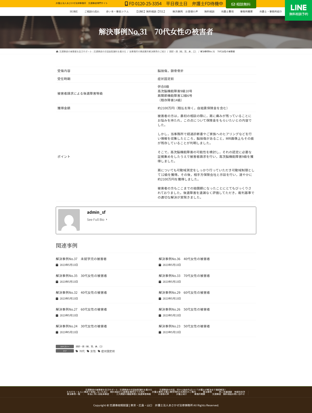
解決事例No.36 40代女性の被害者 (184, 258)
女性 (93, 351)
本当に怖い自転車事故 (98, 393)
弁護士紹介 (181, 393)
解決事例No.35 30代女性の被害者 (81, 275)
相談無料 (243, 4)
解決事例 (207, 391)
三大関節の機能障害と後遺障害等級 (133, 393)
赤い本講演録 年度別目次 (232, 391)
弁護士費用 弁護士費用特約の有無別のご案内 (174, 391)
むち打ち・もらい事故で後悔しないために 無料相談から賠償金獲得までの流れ (106, 391)
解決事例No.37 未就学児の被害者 (81, 258)
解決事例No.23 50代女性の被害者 (184, 326)
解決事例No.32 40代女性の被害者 (81, 292)
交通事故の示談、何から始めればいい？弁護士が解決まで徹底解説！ (193, 389)
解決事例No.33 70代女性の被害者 (184, 275)
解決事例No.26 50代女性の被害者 (184, 309)
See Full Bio (95, 219)
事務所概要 (199, 393)
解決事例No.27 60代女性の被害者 (81, 309)
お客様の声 (163, 393)
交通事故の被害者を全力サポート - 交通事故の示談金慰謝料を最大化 (118, 389)
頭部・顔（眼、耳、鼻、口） (90, 346)
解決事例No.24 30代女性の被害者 (81, 326)
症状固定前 (108, 351)
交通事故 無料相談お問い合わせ (228, 393)
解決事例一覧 (73, 393)
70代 (82, 351)
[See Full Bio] (106, 219)
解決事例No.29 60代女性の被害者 (184, 292)
